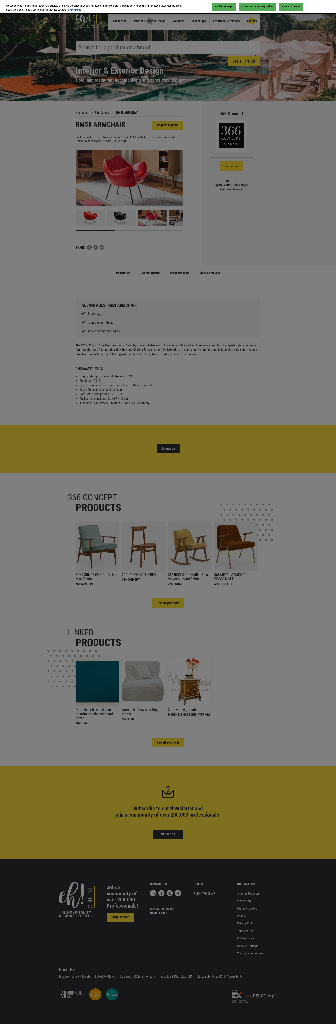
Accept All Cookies (291, 6)
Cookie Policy (74, 9)
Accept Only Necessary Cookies (257, 6)
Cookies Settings (223, 6)
